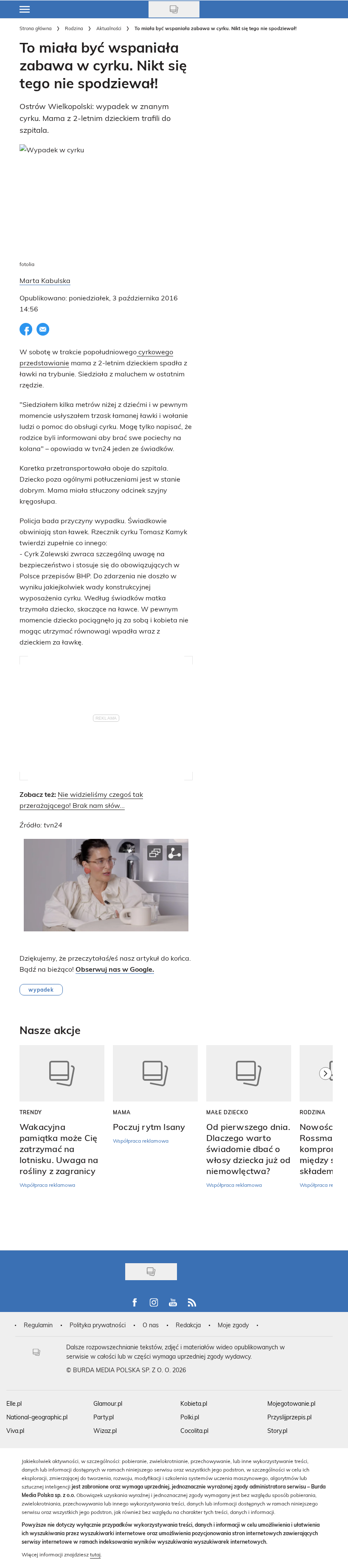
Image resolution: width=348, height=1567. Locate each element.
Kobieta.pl (193, 1403)
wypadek (41, 989)
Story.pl (277, 1431)
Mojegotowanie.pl (291, 1403)
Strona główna (36, 28)
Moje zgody (233, 1325)
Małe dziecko (227, 1112)
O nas (151, 1325)
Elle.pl (14, 1403)
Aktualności (108, 28)
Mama (122, 1112)
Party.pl (103, 1417)
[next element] (325, 1143)
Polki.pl (189, 1417)
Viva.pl (15, 1431)
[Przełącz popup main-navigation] (24, 9)
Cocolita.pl (194, 1431)
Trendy (31, 1112)
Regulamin (38, 1325)
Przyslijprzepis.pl (289, 1417)
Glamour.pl (107, 1403)
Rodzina (74, 28)
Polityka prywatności (98, 1325)
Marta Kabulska (45, 280)
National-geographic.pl (36, 1417)
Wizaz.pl (105, 1431)
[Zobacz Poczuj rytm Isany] (155, 1073)
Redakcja (188, 1325)
